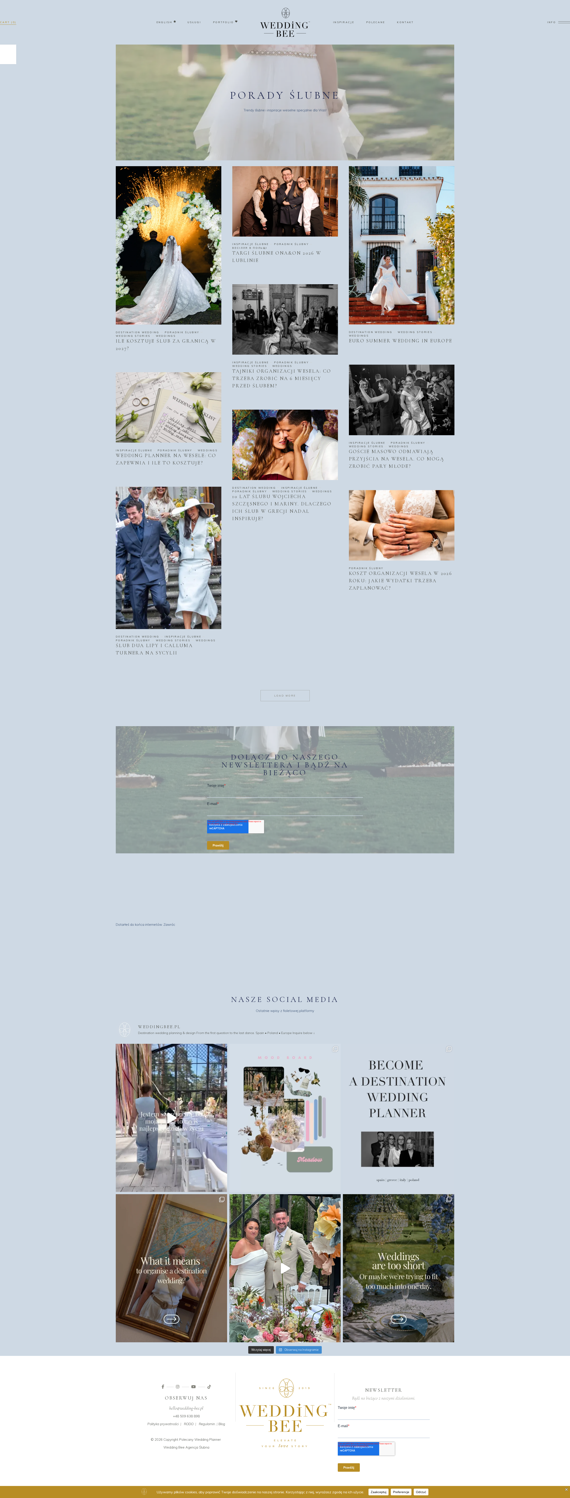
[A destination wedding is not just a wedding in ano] (171, 1268)
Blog (221, 1424)
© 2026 (157, 1439)
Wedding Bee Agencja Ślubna (186, 1447)
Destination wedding (137, 332)
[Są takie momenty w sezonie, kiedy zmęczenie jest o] (171, 1118)
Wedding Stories (133, 335)
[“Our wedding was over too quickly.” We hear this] (398, 1268)
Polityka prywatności (163, 1424)
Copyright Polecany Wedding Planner (192, 1439)
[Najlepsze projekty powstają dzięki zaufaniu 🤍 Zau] (285, 1268)
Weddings (166, 335)
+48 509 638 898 (186, 1416)
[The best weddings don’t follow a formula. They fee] (285, 1118)
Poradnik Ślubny (182, 332)
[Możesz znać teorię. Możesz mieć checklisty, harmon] (398, 1118)
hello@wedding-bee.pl (186, 1408)
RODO (188, 1424)
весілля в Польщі (249, 247)
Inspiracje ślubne (250, 244)
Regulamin (207, 1424)
